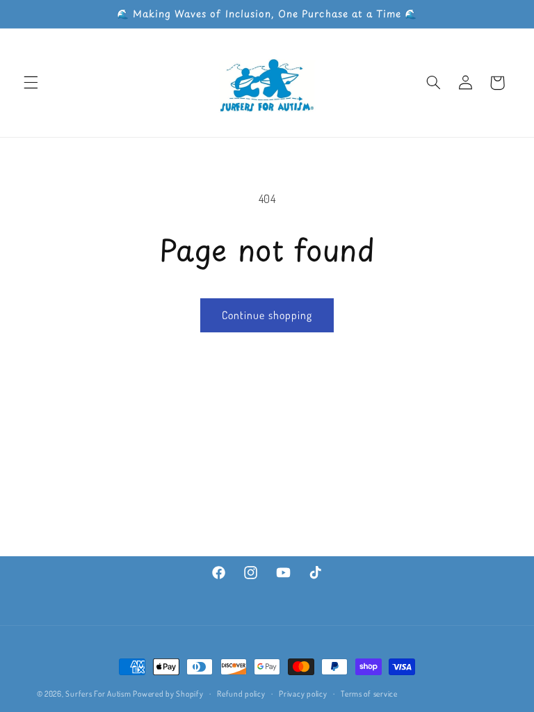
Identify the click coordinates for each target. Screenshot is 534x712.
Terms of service (369, 693)
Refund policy (241, 693)
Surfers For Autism (99, 693)
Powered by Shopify (168, 693)
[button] (31, 83)
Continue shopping (267, 315)
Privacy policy (303, 693)
